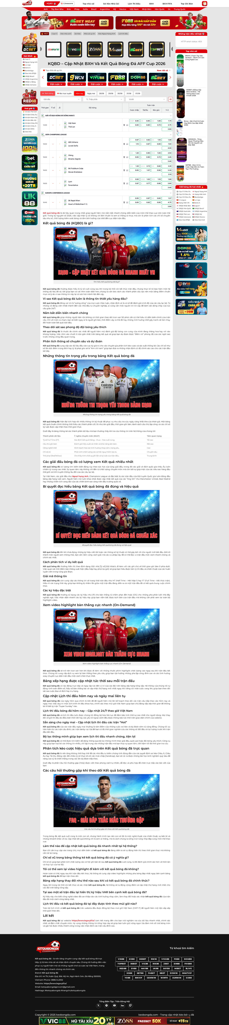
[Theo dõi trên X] (98, 1005)
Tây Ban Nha (57, 9)
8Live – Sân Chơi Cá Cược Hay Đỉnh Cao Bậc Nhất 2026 (194, 123)
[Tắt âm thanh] (170, 99)
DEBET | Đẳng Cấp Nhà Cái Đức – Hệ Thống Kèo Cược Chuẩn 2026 (193, 92)
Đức (69, 9)
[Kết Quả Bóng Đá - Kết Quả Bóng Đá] (32, 3)
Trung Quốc (179, 9)
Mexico (122, 9)
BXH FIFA (167, 4)
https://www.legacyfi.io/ (83, 920)
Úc (169, 9)
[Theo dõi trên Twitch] (130, 1005)
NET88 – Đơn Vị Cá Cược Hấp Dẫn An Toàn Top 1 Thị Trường (195, 167)
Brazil (93, 9)
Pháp (77, 9)
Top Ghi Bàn (187, 4)
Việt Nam (134, 9)
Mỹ (114, 9)
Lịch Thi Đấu (134, 4)
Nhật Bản (146, 9)
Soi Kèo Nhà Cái (111, 4)
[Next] (170, 77)
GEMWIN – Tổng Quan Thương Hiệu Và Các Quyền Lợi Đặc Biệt (195, 142)
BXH (151, 4)
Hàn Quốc (159, 9)
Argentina (105, 9)
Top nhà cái (88, 4)
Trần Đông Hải (122, 1001)
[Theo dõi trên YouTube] (114, 1005)
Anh (46, 9)
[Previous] (43, 77)
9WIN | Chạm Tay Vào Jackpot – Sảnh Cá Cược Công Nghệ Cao (194, 58)
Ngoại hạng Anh (80, 476)
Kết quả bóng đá (50, 973)
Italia (85, 9)
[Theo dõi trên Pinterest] (106, 1005)
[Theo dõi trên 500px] (122, 1005)
